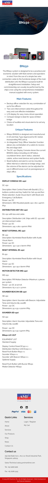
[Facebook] (21, 407)
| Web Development (39, 479)
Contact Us (9, 446)
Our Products (10, 434)
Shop (7, 438)
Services (8, 430)
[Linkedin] (26, 407)
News (7, 442)
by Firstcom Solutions (24, 481)
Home (7, 422)
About (7, 426)
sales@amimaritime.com (26, 463)
